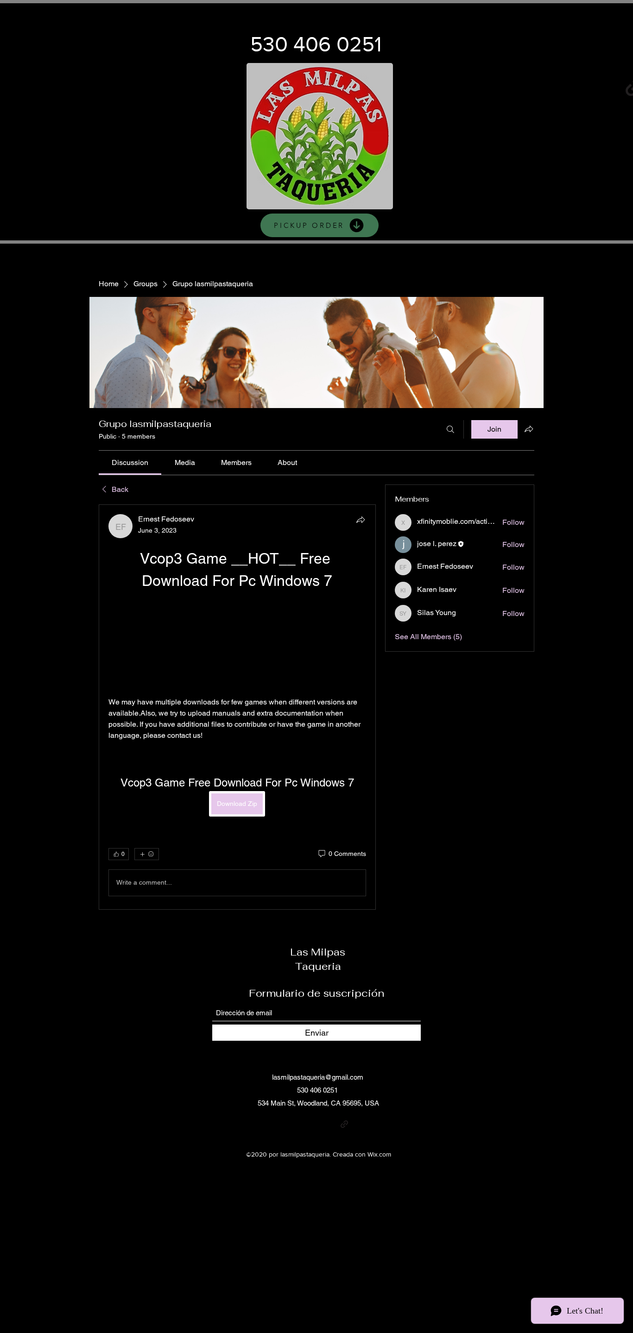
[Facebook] (533, 86)
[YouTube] (567, 86)
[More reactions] (146, 854)
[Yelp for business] (601, 86)
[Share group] (528, 428)
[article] (237, 707)
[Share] (360, 519)
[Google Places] (466, 86)
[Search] (450, 429)
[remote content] (237, 644)
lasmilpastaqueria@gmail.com (317, 1077)
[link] (130, 462)
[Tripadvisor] (358, 1124)
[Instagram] (500, 86)
